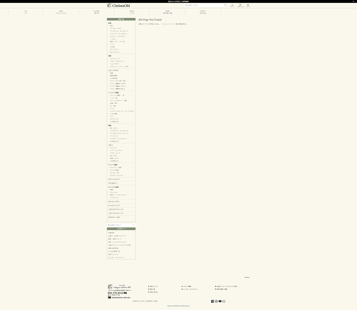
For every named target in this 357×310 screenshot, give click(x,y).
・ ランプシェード (114, 58)
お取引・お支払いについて (117, 236)
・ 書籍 (110, 189)
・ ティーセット (113, 136)
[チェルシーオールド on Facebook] (211, 301)
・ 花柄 (110, 73)
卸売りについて (113, 254)
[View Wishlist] (240, 5)
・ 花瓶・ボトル (113, 158)
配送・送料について (114, 239)
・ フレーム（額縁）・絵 (116, 95)
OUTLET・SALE (114, 217)
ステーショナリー (114, 179)
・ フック (111, 108)
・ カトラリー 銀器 (114, 167)
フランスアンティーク (115, 213)
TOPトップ (25, 12)
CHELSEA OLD (177, 305)
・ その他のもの (113, 121)
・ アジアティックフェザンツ (117, 138)
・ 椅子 (110, 26)
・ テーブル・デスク (114, 28)
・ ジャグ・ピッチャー (115, 150)
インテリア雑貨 (113, 92)
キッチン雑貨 (112, 165)
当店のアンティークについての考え (119, 245)
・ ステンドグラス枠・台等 (117, 81)
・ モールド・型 (113, 172)
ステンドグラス (113, 70)
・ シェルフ (112, 39)
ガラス (110, 145)
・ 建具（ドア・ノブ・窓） (117, 41)
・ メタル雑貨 (112, 113)
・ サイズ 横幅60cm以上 (116, 89)
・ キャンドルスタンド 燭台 (117, 100)
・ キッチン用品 (113, 170)
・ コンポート (112, 147)
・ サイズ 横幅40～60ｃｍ (117, 86)
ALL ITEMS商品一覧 (96, 12)
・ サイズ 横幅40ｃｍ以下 (117, 83)
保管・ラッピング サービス (117, 242)
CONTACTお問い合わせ (203, 12)
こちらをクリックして (168, 24)
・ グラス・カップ (114, 153)
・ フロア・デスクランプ (116, 61)
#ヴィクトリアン (114, 201)
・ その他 (111, 47)
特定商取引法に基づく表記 (138, 301)
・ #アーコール (113, 49)
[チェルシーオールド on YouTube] (219, 301)
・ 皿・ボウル (112, 128)
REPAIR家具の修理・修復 (167, 12)
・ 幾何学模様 (112, 75)
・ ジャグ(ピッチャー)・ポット (118, 133)
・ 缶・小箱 (112, 106)
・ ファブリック (113, 197)
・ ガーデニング (113, 119)
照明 (109, 56)
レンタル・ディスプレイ (116, 257)
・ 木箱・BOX (112, 103)
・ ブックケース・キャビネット (118, 31)
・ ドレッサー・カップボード (117, 33)
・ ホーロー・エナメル (115, 175)
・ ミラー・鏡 (112, 98)
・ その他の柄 (112, 78)
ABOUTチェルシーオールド (61, 12)
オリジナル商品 (113, 187)
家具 (109, 23)
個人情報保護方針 (149, 301)
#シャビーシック (114, 205)
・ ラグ (110, 116)
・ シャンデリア (113, 64)
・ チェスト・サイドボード (117, 36)
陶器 (109, 125)
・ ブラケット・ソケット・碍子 (118, 66)
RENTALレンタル (132, 12)
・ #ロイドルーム (113, 52)
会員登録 (111, 233)
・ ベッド (111, 44)
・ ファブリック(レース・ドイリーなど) (121, 111)
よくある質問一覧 (114, 251)
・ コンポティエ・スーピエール (118, 130)
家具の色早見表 (113, 248)
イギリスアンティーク (115, 209)
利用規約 (156, 301)
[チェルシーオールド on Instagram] (215, 301)
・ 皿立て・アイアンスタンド (117, 195)
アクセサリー (112, 183)
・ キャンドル (112, 192)
